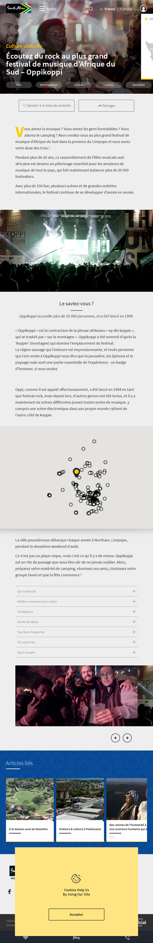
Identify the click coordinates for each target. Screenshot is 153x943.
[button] (115, 737)
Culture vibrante (24, 46)
